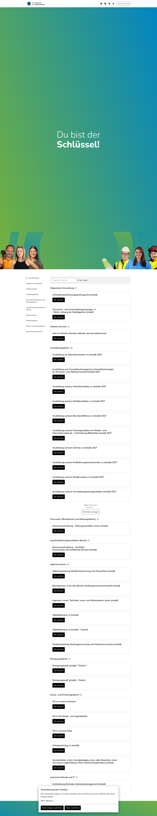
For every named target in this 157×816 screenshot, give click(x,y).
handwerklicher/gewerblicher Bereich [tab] (35, 309)
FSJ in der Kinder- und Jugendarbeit (69, 716)
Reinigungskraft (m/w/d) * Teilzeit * (69, 665)
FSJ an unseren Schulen (64, 701)
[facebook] (101, 3)
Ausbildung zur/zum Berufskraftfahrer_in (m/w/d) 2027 (79, 416)
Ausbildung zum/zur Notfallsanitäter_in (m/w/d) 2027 (78, 401)
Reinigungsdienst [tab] (32, 321)
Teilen (85, 280)
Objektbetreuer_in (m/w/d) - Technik (70, 629)
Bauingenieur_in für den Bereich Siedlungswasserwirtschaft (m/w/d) (86, 585)
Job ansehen (59, 300)
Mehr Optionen (47, 801)
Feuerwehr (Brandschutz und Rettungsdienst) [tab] (35, 301)
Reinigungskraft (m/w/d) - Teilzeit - (69, 680)
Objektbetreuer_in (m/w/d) (65, 615)
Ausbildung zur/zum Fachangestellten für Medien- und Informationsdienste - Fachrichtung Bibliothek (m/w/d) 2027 (82, 431)
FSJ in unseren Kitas (62, 731)
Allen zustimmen (73, 808)
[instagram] (105, 3)
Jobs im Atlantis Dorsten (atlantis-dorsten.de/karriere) (79, 333)
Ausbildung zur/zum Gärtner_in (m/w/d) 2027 (74, 447)
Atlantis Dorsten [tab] (31, 289)
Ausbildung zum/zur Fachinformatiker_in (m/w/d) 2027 (79, 386)
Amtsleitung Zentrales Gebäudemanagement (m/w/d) (79, 784)
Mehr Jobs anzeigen (90, 512)
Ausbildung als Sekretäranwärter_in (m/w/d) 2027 (77, 354)
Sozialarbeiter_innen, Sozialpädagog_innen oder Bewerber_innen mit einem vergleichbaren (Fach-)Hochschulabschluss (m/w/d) (84, 761)
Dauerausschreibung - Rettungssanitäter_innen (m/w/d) (80, 526)
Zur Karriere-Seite (124, 4)
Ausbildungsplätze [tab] (32, 294)
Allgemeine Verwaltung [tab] (34, 283)
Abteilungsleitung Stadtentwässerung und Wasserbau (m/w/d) (83, 571)
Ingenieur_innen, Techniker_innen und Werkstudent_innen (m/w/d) (85, 600)
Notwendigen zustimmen (52, 808)
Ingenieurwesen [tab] (31, 315)
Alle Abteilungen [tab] (33, 278)
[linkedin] (109, 3)
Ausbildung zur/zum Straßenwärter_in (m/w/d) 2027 (78, 477)
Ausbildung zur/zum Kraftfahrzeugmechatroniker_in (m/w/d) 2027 (84, 462)
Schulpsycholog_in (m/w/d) (65, 745)
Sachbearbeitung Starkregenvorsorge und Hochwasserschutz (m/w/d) (86, 644)
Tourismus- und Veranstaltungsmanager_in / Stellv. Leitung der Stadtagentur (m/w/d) (74, 310)
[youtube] (113, 3)
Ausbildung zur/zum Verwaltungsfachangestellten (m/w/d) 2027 (84, 491)
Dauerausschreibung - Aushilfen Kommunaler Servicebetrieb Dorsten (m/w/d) (74, 548)
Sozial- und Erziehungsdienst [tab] (35, 326)
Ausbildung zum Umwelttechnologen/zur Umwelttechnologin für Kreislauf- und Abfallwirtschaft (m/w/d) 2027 (83, 370)
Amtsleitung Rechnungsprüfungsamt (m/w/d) (74, 294)
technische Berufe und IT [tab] (34, 332)
